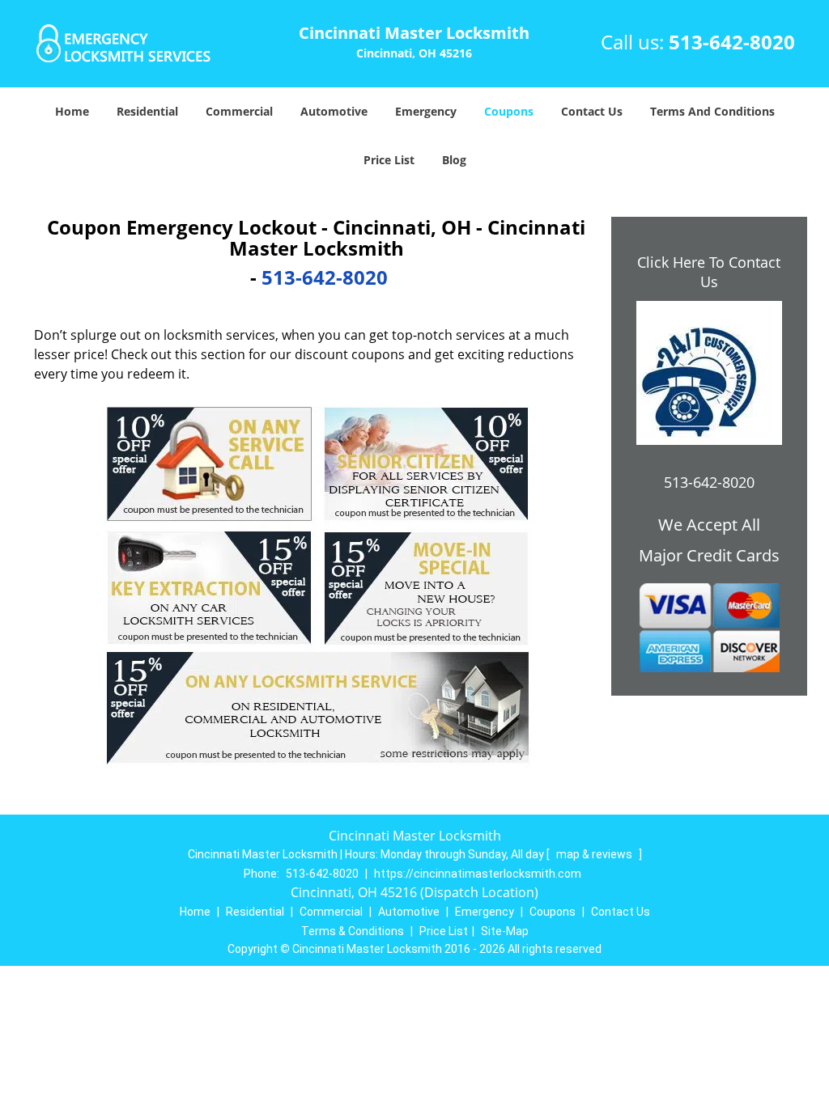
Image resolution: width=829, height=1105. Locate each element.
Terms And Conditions (712, 111)
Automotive (334, 111)
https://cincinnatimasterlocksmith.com (477, 873)
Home (72, 111)
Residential (147, 111)
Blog (454, 159)
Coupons (509, 111)
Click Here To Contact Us (708, 271)
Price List (388, 159)
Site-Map (505, 931)
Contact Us (592, 111)
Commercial (239, 111)
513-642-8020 (732, 41)
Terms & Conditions (352, 931)
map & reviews (595, 854)
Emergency (426, 111)
